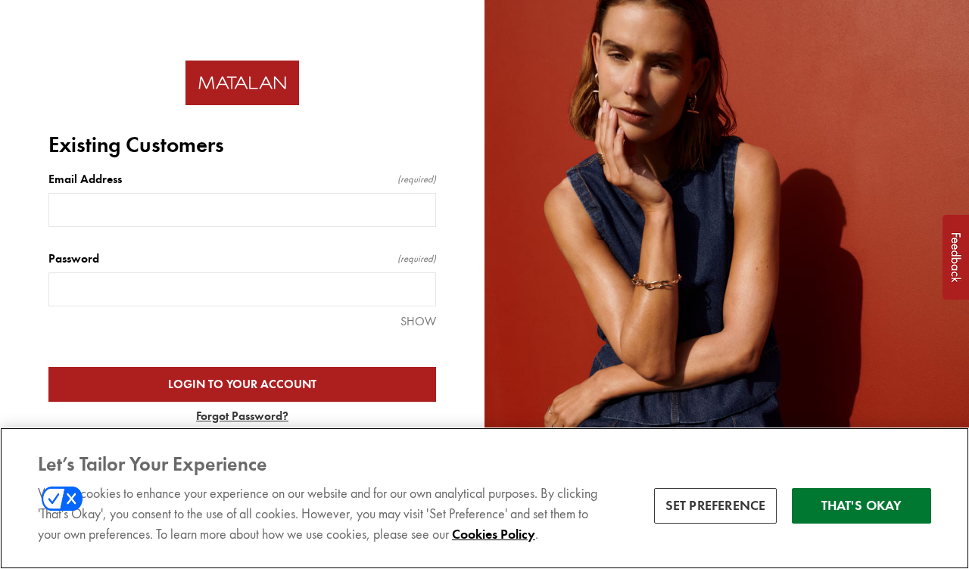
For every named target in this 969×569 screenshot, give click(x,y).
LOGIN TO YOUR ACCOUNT (242, 384)
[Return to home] (242, 83)
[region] (484, 498)
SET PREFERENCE (715, 505)
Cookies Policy (493, 534)
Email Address (242, 179)
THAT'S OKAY (861, 505)
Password (242, 258)
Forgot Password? (242, 416)
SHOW (418, 321)
